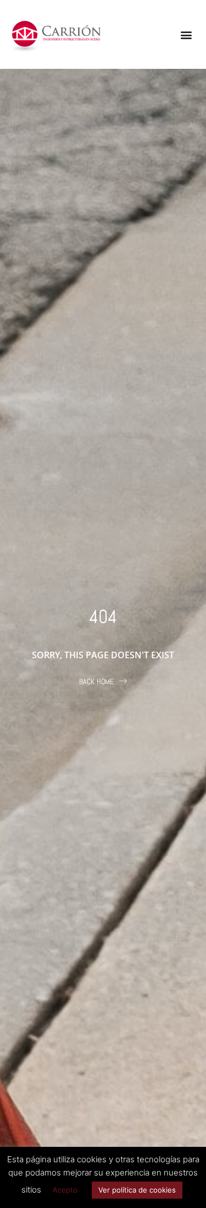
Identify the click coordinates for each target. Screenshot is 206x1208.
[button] (186, 34)
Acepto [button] (65, 1189)
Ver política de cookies (137, 1189)
